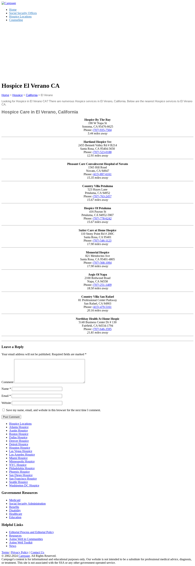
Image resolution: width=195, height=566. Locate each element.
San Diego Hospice (21, 475)
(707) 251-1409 (102, 284)
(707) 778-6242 (102, 218)
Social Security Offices (23, 13)
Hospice (17, 95)
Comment (7, 382)
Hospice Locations (20, 16)
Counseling (16, 20)
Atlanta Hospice (19, 427)
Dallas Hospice (18, 437)
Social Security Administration (27, 503)
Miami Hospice (18, 458)
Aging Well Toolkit (20, 542)
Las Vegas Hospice (20, 451)
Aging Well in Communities (26, 539)
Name (6, 388)
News (12, 546)
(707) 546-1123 (102, 240)
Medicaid (14, 500)
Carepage (24, 555)
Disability (15, 510)
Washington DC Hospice (24, 485)
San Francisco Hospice (23, 478)
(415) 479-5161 (102, 307)
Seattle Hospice (18, 482)
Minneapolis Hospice (22, 461)
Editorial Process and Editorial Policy (31, 532)
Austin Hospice (18, 430)
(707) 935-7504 (102, 130)
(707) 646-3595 (102, 329)
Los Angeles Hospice (22, 454)
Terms (5, 552)
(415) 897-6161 (102, 174)
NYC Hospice (17, 464)
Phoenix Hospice (19, 471)
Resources (15, 535)
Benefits (14, 507)
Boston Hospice (18, 434)
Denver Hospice (19, 440)
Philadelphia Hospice (22, 468)
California (32, 95)
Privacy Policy (20, 552)
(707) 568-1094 (102, 262)
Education (15, 517)
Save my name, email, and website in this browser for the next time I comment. (53, 410)
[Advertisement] (97, 51)
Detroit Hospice (18, 444)
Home (13, 9)
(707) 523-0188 (102, 152)
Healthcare (15, 513)
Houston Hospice (19, 447)
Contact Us (37, 552)
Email (6, 395)
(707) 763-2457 (102, 196)
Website (6, 402)
